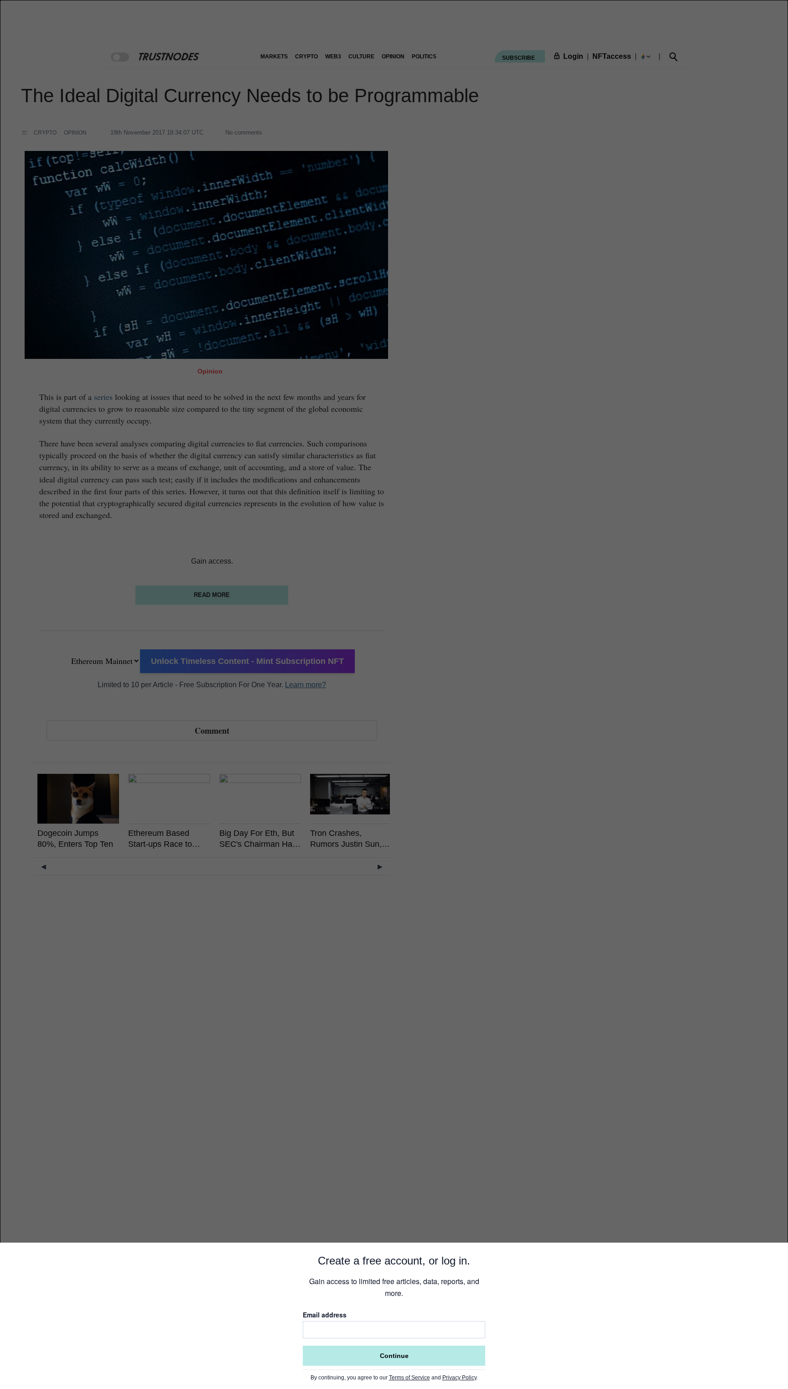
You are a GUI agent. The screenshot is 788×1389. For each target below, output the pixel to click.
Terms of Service (409, 1377)
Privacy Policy (459, 1377)
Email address (325, 1314)
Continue (394, 1355)
